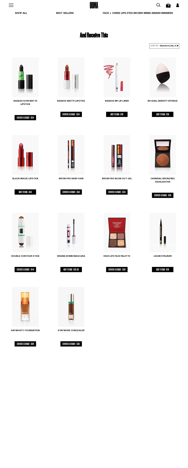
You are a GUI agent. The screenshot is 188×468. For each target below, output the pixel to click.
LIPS (123, 13)
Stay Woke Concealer (71, 330)
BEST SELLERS (65, 13)
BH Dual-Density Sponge (163, 101)
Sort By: (155, 46)
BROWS (138, 13)
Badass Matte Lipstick (71, 101)
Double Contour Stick (25, 256)
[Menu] (11, 5)
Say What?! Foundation (25, 330)
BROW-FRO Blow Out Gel (117, 179)
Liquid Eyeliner (163, 256)
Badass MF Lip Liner (117, 101)
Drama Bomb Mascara (71, 256)
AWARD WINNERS (162, 13)
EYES (130, 13)
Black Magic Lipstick (25, 179)
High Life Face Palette (116, 256)
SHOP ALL (21, 13)
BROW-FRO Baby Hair (71, 179)
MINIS (147, 13)
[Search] (158, 5)
